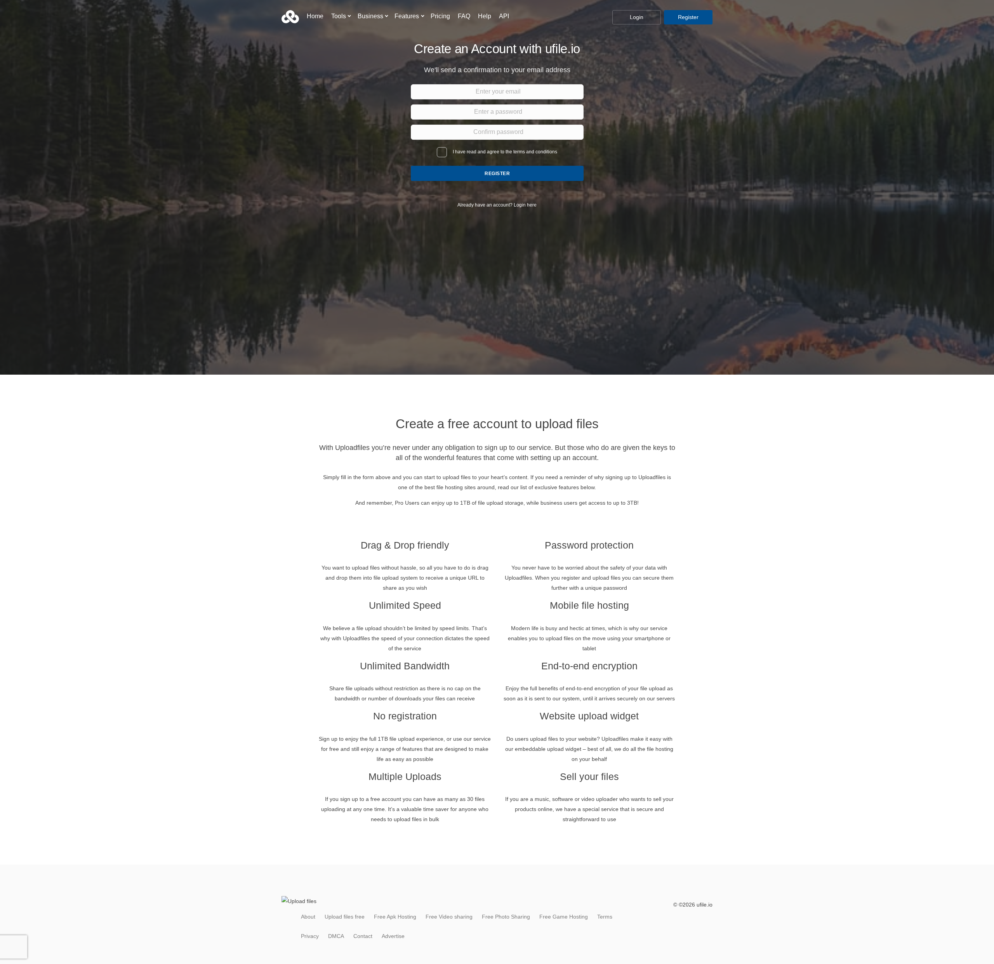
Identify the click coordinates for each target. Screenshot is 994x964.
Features (406, 16)
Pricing (440, 16)
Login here (525, 205)
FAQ (464, 16)
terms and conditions (535, 152)
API (504, 16)
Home (315, 16)
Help (484, 16)
